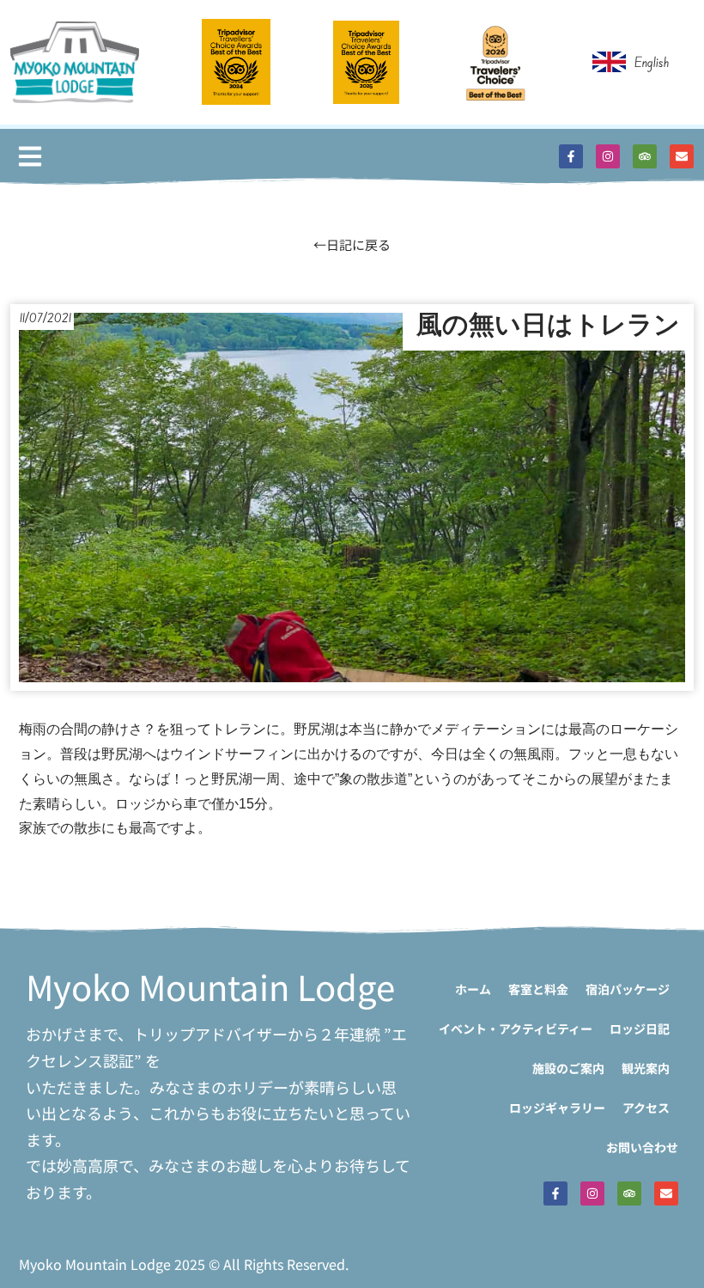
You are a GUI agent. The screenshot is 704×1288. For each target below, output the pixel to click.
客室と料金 (538, 989)
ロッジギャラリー (557, 1107)
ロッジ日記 (640, 1028)
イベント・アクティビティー (515, 1028)
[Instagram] (608, 156)
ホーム (473, 989)
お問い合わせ (642, 1147)
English (652, 61)
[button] (29, 156)
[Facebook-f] (571, 156)
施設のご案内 (568, 1068)
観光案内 (646, 1068)
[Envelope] (682, 156)
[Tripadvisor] (645, 156)
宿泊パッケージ (628, 989)
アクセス (646, 1107)
